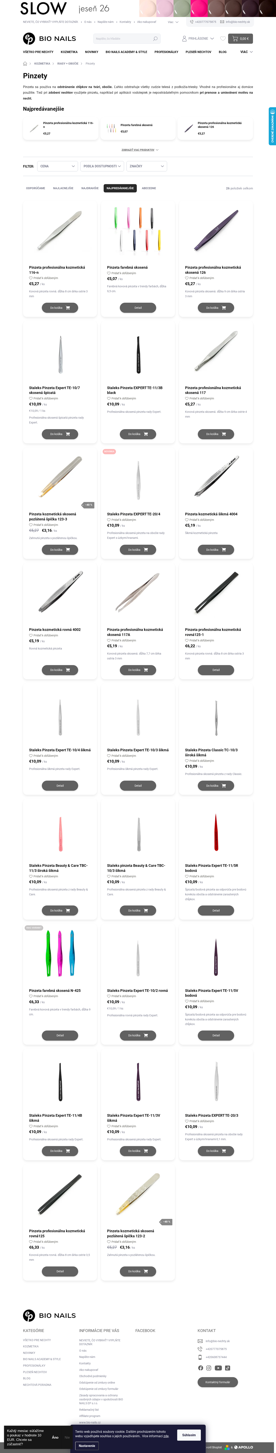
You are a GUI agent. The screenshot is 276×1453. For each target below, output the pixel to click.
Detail (138, 307)
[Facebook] (201, 1367)
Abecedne (149, 188)
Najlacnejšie (63, 188)
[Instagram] (209, 1367)
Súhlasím (189, 1435)
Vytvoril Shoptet (212, 1447)
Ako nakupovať (146, 21)
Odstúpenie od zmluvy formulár (98, 1388)
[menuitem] (39, 52)
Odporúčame (35, 188)
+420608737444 (216, 1357)
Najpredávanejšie (120, 188)
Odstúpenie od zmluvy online (97, 1382)
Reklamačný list (89, 1409)
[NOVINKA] (138, 479)
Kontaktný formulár (217, 1382)
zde (166, 1436)
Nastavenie (87, 1446)
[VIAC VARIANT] (60, 955)
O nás (88, 21)
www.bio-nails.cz (90, 1422)
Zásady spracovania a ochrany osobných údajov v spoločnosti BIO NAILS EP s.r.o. (101, 1399)
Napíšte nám (106, 21)
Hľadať (155, 38)
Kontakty (125, 21)
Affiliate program (89, 1416)
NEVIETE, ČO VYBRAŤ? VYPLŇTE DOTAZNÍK (50, 21)
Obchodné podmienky (92, 1376)
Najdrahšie (90, 188)
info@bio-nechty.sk (218, 1341)
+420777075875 (216, 1349)
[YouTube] (218, 1367)
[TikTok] (227, 1367)
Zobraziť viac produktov (138, 150)
